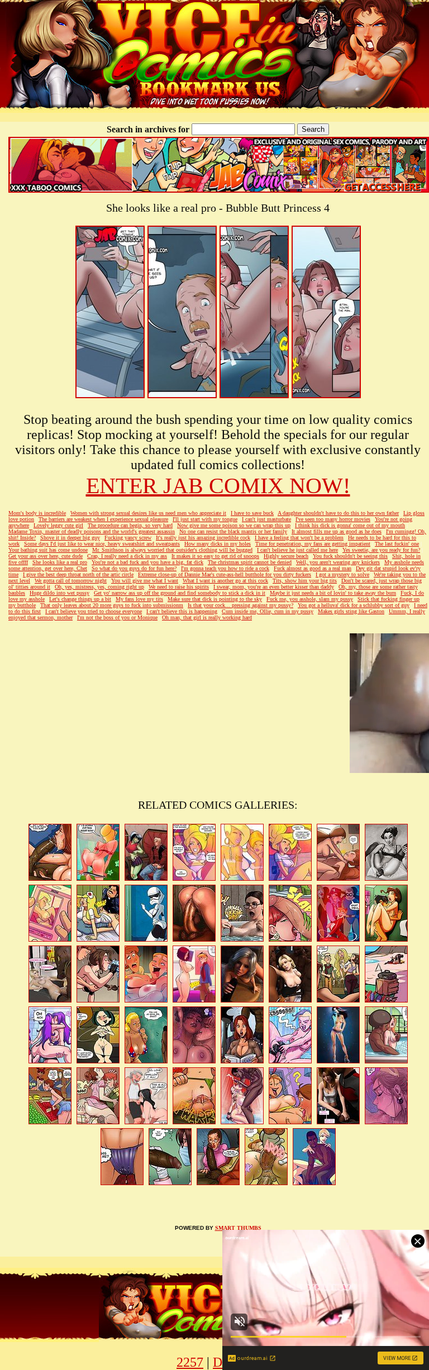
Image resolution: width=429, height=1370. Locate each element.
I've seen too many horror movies (332, 519)
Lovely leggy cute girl (58, 525)
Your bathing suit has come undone (48, 550)
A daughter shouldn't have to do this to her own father (338, 513)
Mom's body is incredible (37, 513)
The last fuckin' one (397, 544)
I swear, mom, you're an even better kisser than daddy (273, 587)
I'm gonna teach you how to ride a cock (225, 568)
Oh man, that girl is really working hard (207, 617)
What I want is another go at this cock (225, 580)
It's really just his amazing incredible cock (203, 537)
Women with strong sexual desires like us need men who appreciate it (148, 513)
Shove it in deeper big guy (70, 537)
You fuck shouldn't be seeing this (350, 556)
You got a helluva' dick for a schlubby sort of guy (353, 605)
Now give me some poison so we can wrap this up (233, 525)
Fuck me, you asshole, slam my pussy (309, 599)
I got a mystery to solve (342, 574)
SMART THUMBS (238, 1228)
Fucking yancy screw (127, 537)
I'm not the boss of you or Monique (117, 617)
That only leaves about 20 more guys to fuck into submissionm (111, 605)
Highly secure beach (286, 556)
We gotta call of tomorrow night (71, 580)
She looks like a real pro (59, 562)
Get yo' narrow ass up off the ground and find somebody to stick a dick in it (179, 593)
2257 (190, 1362)
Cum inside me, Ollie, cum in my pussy (267, 611)
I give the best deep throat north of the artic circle (78, 574)
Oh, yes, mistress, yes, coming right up (99, 587)
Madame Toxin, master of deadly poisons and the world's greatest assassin (91, 531)
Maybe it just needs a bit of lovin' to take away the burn (333, 593)
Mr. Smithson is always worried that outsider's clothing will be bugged (172, 550)
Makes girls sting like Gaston (351, 611)
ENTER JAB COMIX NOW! (218, 485)
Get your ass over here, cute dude (45, 556)
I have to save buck (252, 513)
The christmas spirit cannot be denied (250, 562)
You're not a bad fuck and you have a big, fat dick (147, 562)
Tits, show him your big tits (305, 580)
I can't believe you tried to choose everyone (93, 611)
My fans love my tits (139, 599)
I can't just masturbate (266, 519)
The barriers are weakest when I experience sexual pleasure (103, 519)
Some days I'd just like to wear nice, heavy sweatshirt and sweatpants (102, 544)
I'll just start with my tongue (205, 519)
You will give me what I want (144, 580)
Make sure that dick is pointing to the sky (215, 599)
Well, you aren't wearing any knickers (338, 562)
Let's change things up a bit (80, 599)
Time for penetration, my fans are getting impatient (312, 544)
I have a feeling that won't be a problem (299, 537)
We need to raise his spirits (179, 587)
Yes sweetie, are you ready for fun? (381, 550)
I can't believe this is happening (181, 611)
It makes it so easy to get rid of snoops (215, 556)
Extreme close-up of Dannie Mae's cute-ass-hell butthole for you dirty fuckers (224, 574)
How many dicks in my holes (217, 544)
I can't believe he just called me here (297, 550)
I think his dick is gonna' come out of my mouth (350, 525)
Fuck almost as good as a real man (312, 568)
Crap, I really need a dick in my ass (127, 556)
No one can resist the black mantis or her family (233, 531)
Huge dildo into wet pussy (59, 593)
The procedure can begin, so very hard (130, 525)
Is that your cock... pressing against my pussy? (240, 605)
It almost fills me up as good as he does (337, 531)
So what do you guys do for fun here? (134, 568)
